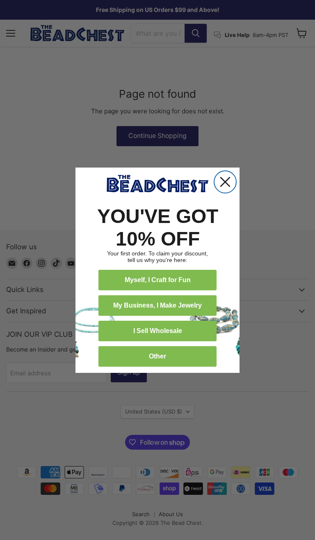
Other (157, 356)
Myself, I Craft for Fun (158, 279)
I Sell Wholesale (157, 330)
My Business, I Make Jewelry (157, 305)
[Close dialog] (225, 182)
